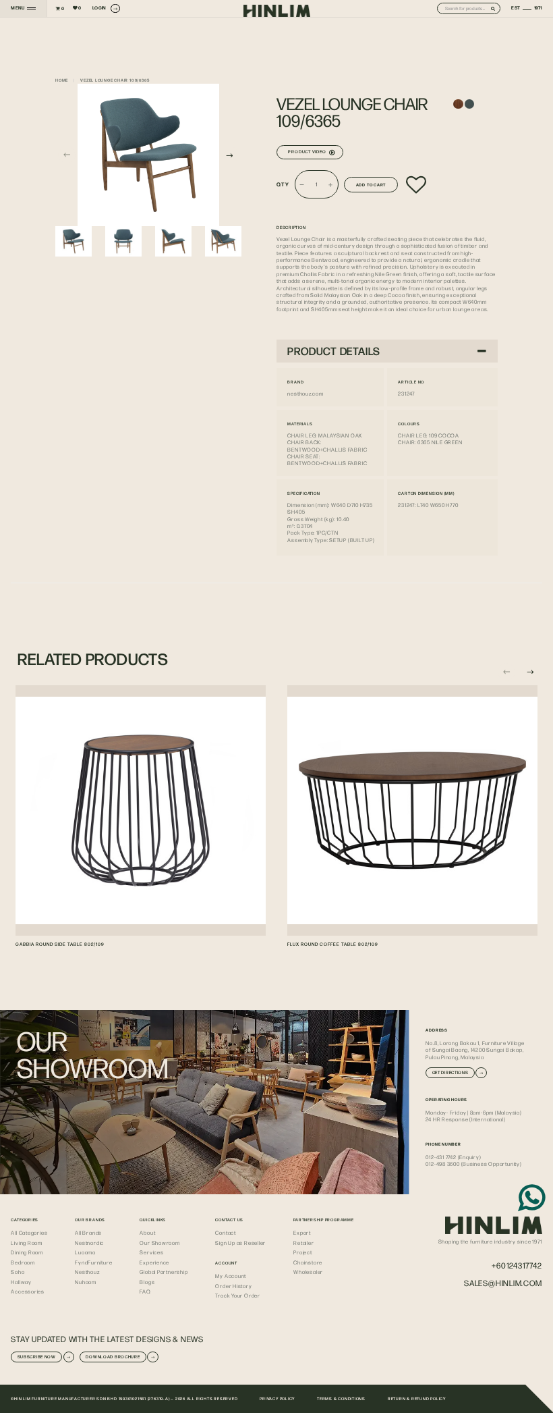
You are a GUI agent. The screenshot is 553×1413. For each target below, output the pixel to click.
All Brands (88, 1232)
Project (302, 1252)
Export (302, 1232)
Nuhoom (85, 1282)
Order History (233, 1286)
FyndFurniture (93, 1262)
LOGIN (99, 8)
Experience (154, 1262)
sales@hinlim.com (503, 1283)
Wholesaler (308, 1272)
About (147, 1232)
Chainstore (307, 1262)
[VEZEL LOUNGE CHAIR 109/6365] (148, 154)
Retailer (303, 1242)
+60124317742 (517, 1265)
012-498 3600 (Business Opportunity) (473, 1164)
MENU (17, 8)
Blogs (147, 1282)
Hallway (21, 1282)
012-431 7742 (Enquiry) (453, 1157)
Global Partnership (163, 1272)
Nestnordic (89, 1242)
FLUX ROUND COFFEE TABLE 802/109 (332, 944)
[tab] (387, 351)
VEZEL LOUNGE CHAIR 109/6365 (114, 79)
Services (151, 1252)
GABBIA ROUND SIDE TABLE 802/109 (60, 944)
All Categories (29, 1232)
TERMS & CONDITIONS (341, 1398)
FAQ (145, 1291)
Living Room (26, 1242)
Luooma (85, 1252)
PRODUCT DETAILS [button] (333, 351)
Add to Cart (371, 184)
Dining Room (27, 1252)
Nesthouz (87, 1272)
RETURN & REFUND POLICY (417, 1398)
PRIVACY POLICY (277, 1398)
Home (61, 79)
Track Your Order (237, 1295)
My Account (230, 1276)
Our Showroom (159, 1242)
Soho (17, 1272)
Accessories (28, 1291)
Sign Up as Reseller (240, 1242)
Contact (225, 1232)
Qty (282, 184)
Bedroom (22, 1262)
